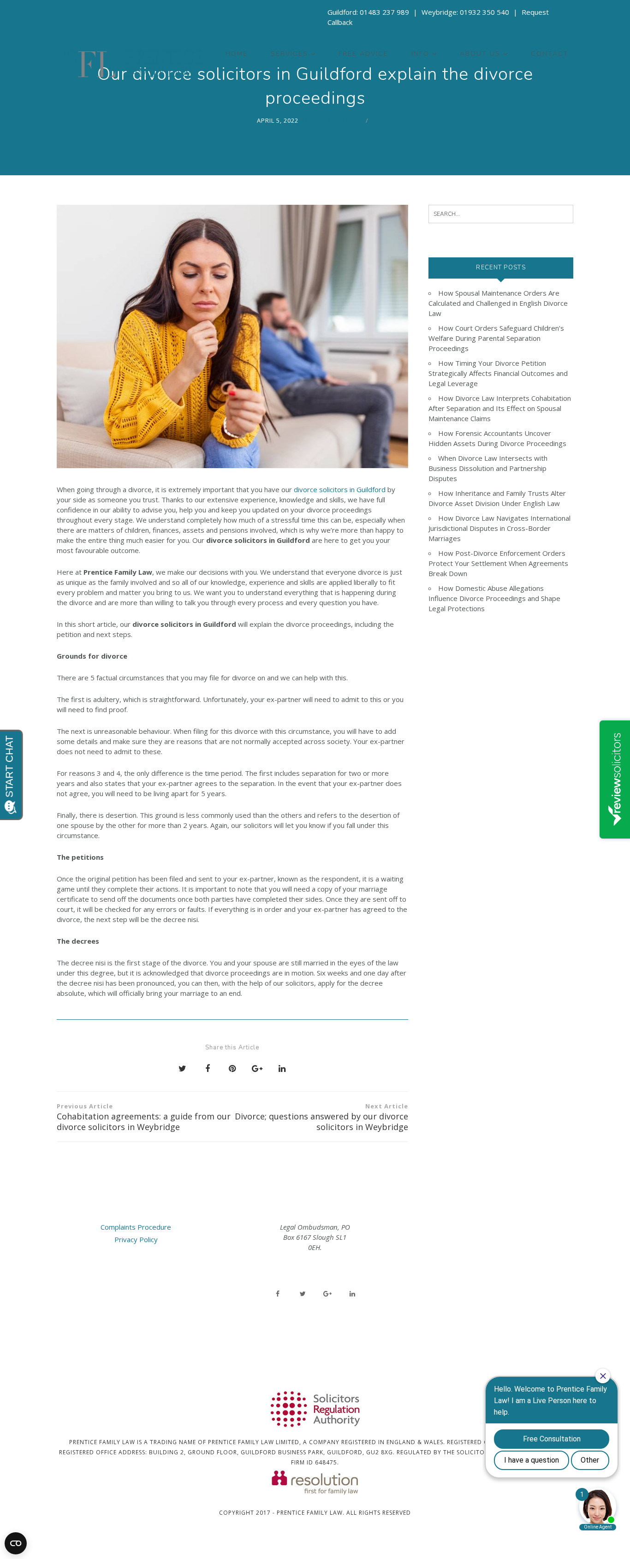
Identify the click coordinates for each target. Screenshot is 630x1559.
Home (237, 53)
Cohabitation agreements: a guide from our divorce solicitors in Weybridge (144, 1117)
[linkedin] (352, 1294)
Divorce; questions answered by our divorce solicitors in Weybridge (321, 1117)
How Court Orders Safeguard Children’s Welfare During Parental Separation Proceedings (496, 338)
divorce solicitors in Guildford (340, 489)
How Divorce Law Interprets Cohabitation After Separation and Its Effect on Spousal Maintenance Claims (499, 408)
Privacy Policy (136, 1239)
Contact (550, 53)
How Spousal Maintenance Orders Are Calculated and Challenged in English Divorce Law (498, 303)
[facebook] (277, 1294)
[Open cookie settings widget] (16, 1543)
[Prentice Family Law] (133, 64)
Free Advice (363, 53)
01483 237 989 (384, 12)
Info (420, 53)
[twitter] (302, 1294)
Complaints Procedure (136, 1227)
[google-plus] (327, 1294)
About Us (480, 53)
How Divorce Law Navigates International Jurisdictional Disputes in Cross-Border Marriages (499, 528)
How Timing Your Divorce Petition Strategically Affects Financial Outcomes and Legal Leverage (498, 373)
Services (289, 53)
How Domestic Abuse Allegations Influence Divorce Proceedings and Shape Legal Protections (494, 598)
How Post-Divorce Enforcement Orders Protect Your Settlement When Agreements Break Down (498, 563)
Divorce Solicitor (329, 120)
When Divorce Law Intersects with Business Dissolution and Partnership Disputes (487, 468)
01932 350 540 (484, 12)
